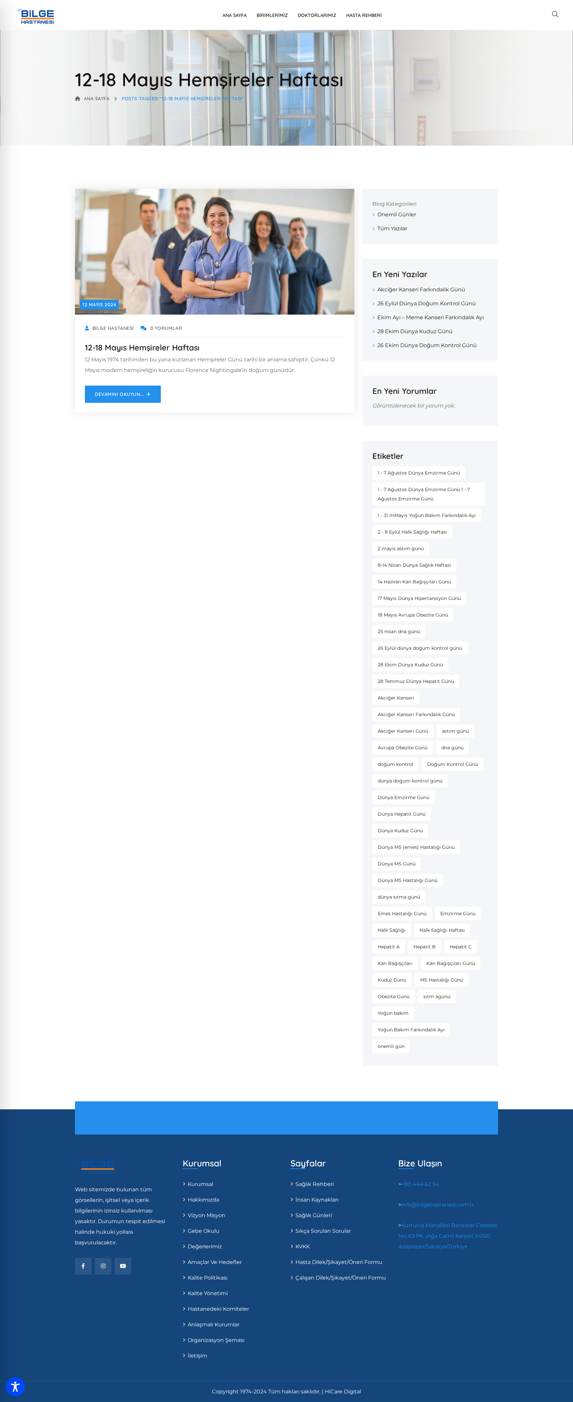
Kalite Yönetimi (208, 1293)
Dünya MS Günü (396, 864)
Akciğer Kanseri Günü (403, 731)
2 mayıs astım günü (401, 549)
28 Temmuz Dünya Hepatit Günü (416, 681)
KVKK (302, 1246)
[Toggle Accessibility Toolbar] (15, 1386)
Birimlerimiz (272, 15)
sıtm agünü (436, 996)
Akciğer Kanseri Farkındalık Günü (421, 289)
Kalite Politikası (207, 1278)
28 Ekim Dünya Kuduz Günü (415, 331)
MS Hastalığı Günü (441, 980)
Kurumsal (200, 1184)
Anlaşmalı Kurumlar (213, 1324)
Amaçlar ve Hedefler (215, 1262)
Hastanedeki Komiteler (218, 1309)
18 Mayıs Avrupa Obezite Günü (413, 615)
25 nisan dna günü (399, 631)
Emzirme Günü (458, 914)
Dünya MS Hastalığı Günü (407, 880)
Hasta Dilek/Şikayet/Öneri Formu (338, 1262)
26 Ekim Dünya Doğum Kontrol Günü (427, 345)
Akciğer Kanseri (396, 698)
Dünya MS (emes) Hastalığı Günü (416, 847)
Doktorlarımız (317, 15)
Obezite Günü (394, 996)
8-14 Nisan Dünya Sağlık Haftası (414, 565)
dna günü (452, 748)
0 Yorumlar (166, 328)
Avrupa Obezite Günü (402, 748)
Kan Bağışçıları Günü (450, 963)
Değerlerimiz (205, 1246)
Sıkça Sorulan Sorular (323, 1231)
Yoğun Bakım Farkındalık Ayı (411, 1030)
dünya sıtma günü (399, 897)
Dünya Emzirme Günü (403, 797)
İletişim (197, 1356)
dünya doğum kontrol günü (410, 781)
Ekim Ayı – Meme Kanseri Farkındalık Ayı (430, 317)
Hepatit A (389, 947)
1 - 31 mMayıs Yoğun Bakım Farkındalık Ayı (427, 515)
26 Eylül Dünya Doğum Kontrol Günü (426, 303)
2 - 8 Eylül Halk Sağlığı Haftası (412, 532)
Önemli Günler (396, 214)
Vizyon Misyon (206, 1215)
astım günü (455, 731)
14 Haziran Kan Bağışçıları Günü (414, 582)
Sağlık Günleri (313, 1215)
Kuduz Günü (392, 980)
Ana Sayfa (235, 15)
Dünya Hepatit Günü (401, 814)
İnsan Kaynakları (317, 1200)
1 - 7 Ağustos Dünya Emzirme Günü (419, 473)
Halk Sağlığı (392, 930)
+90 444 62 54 (420, 1184)
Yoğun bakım (393, 1013)
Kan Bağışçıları (395, 963)
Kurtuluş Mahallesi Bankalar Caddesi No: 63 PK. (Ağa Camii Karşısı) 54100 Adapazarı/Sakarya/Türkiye (447, 1236)
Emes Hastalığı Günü (402, 914)
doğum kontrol (395, 764)
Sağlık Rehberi (314, 1184)
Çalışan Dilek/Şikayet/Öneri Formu (340, 1278)
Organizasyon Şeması (216, 1340)
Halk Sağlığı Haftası (442, 930)
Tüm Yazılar (392, 228)
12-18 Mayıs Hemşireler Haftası (142, 347)
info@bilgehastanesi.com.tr (437, 1205)
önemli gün (391, 1046)
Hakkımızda (203, 1200)
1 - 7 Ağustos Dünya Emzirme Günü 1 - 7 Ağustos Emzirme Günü (424, 494)
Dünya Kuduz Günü (400, 831)
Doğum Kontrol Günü (452, 764)
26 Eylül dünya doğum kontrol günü (420, 648)
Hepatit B (425, 947)
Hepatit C (461, 947)
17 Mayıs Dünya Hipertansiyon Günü (419, 598)
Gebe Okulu (204, 1231)
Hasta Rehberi (364, 15)
